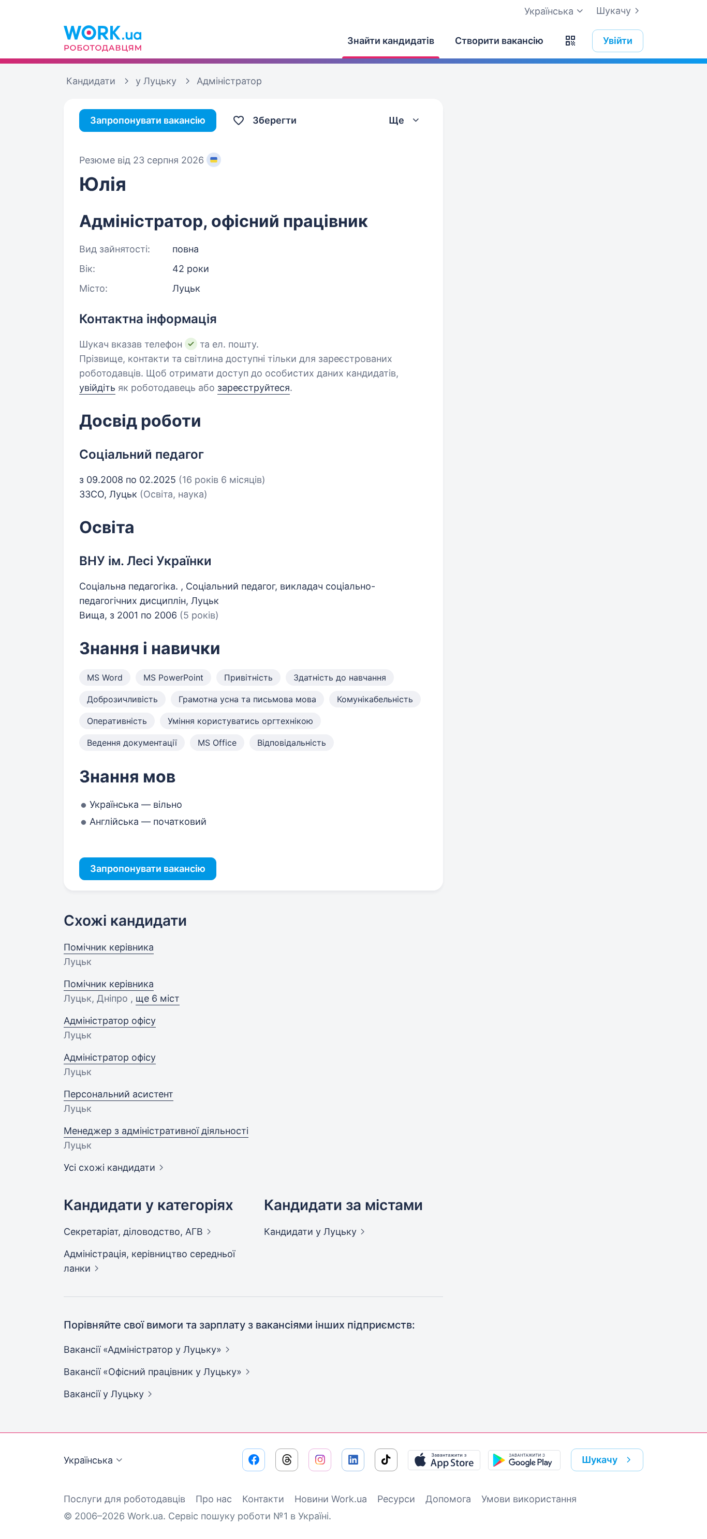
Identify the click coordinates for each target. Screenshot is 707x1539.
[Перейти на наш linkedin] (353, 1460)
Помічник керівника (109, 947)
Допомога (448, 1498)
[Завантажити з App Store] (444, 1460)
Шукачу (613, 10)
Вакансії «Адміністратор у (143, 1349)
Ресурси (396, 1498)
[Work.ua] (102, 38)
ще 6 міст (158, 998)
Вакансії (104, 1394)
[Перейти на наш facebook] (253, 1460)
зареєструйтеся (253, 387)
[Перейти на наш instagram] (319, 1460)
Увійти (617, 40)
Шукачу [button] (599, 1459)
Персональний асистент (118, 1094)
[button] (570, 40)
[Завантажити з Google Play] (524, 1460)
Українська (88, 1460)
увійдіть (97, 387)
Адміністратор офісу (110, 1020)
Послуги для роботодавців (124, 1498)
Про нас (214, 1498)
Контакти (263, 1498)
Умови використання (529, 1498)
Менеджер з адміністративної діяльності (156, 1130)
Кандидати (310, 1231)
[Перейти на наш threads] (286, 1460)
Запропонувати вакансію (147, 120)
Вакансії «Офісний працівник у (153, 1371)
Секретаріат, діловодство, (133, 1231)
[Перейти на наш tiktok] (386, 1460)
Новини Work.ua (330, 1498)
